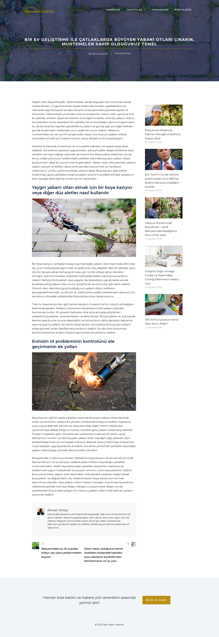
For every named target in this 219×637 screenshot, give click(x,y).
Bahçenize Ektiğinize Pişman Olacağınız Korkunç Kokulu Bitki (163, 134)
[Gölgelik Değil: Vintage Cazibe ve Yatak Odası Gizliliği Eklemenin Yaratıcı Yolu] (163, 264)
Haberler (113, 9)
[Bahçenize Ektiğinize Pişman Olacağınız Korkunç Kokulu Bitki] (163, 123)
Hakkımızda (160, 9)
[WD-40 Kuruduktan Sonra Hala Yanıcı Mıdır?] (163, 313)
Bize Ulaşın (183, 9)
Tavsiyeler (134, 9)
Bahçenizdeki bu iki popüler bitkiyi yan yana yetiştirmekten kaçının (61, 552)
